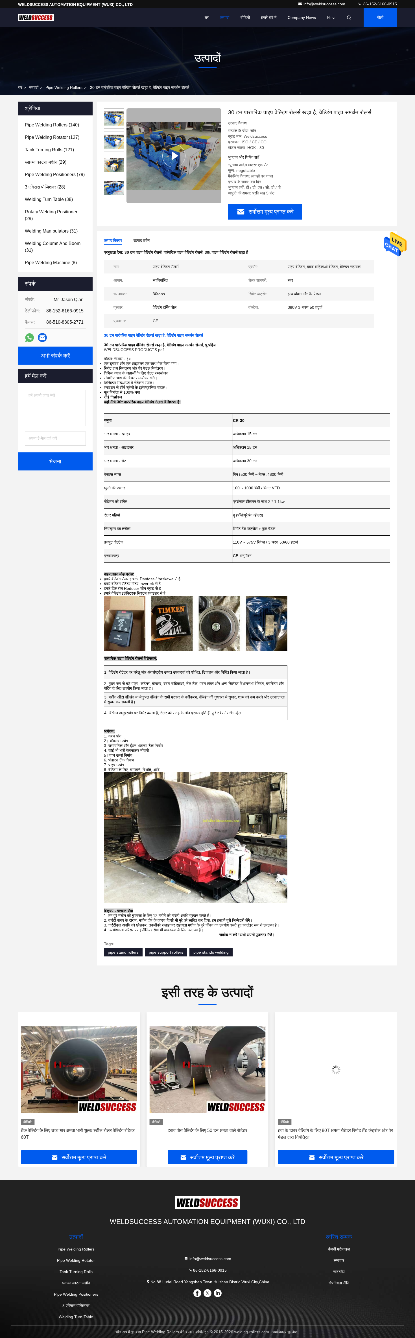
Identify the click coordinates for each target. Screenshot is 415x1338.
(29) (45, 162)
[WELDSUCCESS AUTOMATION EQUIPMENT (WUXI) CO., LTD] (36, 17)
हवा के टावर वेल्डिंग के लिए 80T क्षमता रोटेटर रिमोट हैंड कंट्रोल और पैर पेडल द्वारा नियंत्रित (206, 1134)
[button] (28, 1083)
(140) (52, 124)
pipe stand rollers (123, 952)
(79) (55, 174)
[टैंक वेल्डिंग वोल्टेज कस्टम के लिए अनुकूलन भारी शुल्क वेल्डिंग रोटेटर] (336, 1070)
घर (207, 17)
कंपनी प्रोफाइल (339, 1249)
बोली (380, 17)
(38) (49, 199)
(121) (49, 149)
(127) (52, 137)
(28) (45, 187)
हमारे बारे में (268, 17)
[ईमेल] (42, 337)
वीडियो (245, 17)
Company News (302, 17)
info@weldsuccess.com (324, 4)
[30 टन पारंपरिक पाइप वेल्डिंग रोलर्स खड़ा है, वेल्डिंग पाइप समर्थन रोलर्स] (173, 155)
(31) (51, 231)
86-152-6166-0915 (379, 4)
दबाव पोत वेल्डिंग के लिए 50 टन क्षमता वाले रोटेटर (79, 1130)
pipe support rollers (166, 952)
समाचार (339, 1260)
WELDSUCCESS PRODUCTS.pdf (134, 349)
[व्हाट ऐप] (29, 337)
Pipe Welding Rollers (63, 87)
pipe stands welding (211, 952)
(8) (51, 262)
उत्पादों (224, 17)
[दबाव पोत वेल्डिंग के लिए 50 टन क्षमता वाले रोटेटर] (79, 1070)
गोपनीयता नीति (339, 1283)
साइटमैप (339, 1271)
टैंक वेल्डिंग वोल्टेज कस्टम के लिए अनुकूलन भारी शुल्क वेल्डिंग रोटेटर (335, 1130)
